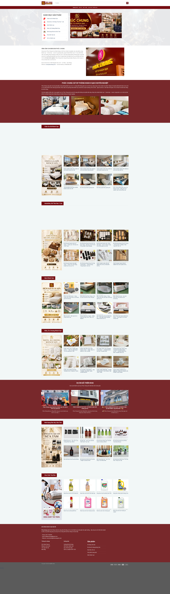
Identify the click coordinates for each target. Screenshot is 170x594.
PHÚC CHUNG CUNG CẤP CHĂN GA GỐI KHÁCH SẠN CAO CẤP (71, 169)
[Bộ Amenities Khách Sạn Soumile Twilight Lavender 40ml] (87, 451)
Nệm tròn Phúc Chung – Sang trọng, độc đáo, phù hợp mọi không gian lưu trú (104, 297)
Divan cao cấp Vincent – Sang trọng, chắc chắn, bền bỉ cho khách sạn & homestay (71, 297)
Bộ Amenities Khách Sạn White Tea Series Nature (120, 441)
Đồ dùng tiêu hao (91, 544)
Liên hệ (80, 7)
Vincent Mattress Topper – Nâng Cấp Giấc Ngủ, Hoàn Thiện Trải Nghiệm (87, 317)
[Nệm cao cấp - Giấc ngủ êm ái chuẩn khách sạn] (71, 308)
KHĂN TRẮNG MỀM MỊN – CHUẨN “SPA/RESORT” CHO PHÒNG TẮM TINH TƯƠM (104, 371)
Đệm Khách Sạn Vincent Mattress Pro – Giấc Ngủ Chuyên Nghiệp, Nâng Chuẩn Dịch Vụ (104, 317)
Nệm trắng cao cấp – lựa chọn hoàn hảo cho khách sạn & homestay (120, 297)
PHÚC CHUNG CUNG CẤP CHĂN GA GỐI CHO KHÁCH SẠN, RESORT (87, 169)
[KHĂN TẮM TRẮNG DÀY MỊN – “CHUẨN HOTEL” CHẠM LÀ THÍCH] (71, 361)
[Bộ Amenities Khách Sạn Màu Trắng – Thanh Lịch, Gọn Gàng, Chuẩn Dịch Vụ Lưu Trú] (71, 255)
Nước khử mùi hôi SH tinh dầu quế (87, 493)
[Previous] (73, 27)
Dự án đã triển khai (92, 7)
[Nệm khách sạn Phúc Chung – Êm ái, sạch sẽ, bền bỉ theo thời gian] (87, 288)
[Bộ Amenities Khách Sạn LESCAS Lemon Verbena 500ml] (104, 432)
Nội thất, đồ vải (91, 550)
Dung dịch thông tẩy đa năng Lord (120, 493)
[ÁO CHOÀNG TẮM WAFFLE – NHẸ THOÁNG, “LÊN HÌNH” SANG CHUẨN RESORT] (87, 361)
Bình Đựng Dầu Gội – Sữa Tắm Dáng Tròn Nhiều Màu (103, 460)
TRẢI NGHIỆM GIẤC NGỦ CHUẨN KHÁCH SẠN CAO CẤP (71, 188)
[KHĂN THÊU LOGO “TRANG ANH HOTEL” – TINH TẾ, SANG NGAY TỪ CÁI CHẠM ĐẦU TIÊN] (71, 340)
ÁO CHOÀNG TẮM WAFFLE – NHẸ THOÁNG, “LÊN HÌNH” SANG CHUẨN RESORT (87, 371)
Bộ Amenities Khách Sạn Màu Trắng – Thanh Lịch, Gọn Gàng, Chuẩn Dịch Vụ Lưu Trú (70, 264)
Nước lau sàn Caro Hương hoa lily (87, 510)
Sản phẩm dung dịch (92, 552)
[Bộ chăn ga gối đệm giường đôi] (104, 179)
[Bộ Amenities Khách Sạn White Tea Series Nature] (120, 432)
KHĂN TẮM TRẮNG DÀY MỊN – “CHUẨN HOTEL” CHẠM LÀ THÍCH (71, 370)
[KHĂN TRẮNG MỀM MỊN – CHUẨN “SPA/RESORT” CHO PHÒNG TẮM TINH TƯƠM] (104, 361)
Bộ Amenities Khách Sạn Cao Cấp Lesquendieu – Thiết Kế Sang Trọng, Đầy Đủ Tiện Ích (87, 264)
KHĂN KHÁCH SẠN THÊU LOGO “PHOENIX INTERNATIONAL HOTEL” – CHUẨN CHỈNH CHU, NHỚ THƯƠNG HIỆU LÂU (120, 350)
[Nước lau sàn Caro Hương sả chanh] (120, 502)
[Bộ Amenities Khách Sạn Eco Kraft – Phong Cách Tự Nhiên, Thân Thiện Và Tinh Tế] (120, 235)
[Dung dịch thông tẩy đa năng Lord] (120, 485)
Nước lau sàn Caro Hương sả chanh (119, 511)
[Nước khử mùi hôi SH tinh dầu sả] (71, 485)
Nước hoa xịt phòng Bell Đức (70, 510)
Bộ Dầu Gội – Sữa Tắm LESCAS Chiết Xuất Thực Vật (87, 441)
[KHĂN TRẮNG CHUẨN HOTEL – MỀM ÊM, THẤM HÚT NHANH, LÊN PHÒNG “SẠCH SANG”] (120, 361)
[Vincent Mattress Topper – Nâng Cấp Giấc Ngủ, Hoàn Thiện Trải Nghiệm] (87, 308)
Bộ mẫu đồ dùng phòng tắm (93, 547)
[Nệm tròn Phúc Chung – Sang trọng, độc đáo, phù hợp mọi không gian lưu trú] (104, 288)
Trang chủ (75, 7)
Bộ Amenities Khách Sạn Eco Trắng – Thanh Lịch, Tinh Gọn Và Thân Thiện (71, 245)
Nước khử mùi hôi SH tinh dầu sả (71, 493)
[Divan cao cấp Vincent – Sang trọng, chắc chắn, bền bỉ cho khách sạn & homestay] (71, 288)
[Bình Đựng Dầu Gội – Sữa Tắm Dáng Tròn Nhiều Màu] (104, 451)
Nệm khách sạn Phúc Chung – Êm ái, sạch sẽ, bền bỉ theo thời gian (87, 297)
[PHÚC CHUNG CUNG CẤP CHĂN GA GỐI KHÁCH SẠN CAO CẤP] (71, 161)
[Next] (125, 27)
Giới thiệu (85, 7)
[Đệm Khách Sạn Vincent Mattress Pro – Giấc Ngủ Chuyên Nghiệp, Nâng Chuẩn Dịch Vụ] (104, 308)
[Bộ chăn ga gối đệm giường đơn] (87, 179)
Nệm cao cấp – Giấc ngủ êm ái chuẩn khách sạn (70, 316)
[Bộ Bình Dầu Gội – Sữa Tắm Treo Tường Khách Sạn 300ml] (71, 432)
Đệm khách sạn (90, 555)
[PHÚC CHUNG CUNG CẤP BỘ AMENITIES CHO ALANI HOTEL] (120, 255)
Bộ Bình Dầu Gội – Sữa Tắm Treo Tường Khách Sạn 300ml (71, 441)
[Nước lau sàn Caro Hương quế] (104, 502)
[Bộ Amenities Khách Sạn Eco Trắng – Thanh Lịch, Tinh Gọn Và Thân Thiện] (71, 235)
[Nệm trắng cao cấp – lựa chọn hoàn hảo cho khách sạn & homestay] (120, 288)
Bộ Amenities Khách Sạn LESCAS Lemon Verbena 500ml (104, 441)
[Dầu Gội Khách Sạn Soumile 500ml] (71, 451)
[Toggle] (66, 18)
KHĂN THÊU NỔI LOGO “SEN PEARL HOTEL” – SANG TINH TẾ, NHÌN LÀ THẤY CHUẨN (87, 350)
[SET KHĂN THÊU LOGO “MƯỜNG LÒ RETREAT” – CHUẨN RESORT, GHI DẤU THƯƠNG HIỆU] (104, 340)
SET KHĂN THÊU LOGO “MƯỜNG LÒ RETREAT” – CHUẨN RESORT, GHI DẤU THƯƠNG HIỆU (104, 350)
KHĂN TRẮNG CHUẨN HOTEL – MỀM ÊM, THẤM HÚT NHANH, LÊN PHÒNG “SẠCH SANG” (120, 371)
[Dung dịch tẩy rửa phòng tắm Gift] (104, 485)
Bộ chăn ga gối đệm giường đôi (103, 187)
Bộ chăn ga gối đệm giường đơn (87, 187)
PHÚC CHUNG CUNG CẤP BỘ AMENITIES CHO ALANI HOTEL (120, 264)
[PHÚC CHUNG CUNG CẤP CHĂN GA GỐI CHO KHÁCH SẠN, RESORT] (87, 161)
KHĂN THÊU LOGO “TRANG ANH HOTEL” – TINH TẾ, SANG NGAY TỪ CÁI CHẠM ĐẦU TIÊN (71, 350)
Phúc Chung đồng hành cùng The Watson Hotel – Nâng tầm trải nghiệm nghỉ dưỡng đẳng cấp (120, 188)
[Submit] (127, 3)
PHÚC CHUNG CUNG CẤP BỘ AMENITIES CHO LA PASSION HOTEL (103, 264)
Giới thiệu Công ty (46, 544)
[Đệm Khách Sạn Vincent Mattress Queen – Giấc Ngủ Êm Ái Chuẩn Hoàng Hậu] (120, 308)
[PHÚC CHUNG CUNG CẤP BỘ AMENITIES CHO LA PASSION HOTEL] (104, 255)
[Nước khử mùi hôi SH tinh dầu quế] (87, 485)
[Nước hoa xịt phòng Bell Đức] (71, 502)
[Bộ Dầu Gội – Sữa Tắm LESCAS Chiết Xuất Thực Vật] (87, 432)
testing (2, 568)
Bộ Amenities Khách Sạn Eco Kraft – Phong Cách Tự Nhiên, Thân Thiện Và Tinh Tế (120, 245)
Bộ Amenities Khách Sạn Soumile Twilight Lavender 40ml (87, 460)
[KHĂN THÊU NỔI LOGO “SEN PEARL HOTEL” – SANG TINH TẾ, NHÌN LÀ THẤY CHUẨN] (87, 340)
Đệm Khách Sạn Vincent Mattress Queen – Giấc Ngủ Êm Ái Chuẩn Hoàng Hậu (120, 317)
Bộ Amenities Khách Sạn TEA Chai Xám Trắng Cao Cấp (120, 460)
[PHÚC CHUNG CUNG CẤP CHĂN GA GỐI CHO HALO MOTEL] (120, 161)
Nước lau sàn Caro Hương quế (103, 510)
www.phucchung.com (51, 64)
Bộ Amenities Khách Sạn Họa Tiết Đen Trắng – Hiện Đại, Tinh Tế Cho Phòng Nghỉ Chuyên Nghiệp (87, 245)
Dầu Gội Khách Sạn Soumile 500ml (71, 459)
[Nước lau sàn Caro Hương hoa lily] (87, 502)
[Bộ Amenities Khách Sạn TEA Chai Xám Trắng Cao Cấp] (120, 451)
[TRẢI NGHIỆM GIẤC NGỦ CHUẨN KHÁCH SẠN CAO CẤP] (71, 179)
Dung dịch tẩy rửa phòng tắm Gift (104, 493)
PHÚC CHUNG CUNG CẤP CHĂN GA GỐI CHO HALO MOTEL (120, 169)
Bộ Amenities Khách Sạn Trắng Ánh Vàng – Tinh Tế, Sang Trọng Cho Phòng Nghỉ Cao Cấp (104, 245)
